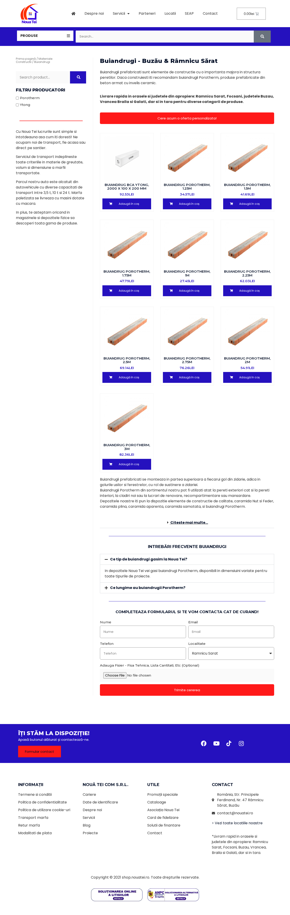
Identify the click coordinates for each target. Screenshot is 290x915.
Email (193, 622)
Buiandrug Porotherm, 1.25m (187, 187)
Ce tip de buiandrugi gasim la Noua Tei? (148, 559)
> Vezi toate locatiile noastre (237, 823)
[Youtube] (216, 743)
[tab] (45, 36)
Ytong (25, 104)
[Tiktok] (228, 743)
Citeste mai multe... (189, 522)
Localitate (196, 643)
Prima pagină (26, 59)
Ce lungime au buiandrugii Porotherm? (147, 587)
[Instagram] (241, 743)
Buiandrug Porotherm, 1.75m (127, 273)
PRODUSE (29, 35)
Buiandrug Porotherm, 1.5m (247, 187)
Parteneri (147, 13)
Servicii (119, 13)
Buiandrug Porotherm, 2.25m (247, 273)
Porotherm (30, 98)
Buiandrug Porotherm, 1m (187, 273)
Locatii (170, 13)
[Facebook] (204, 743)
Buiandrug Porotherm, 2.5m (127, 360)
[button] (187, 118)
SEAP (189, 13)
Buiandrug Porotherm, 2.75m (187, 360)
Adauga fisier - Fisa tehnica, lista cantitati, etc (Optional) (149, 665)
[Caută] (262, 37)
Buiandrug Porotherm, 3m (127, 447)
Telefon (107, 643)
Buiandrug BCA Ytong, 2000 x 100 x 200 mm (127, 187)
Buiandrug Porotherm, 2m (247, 360)
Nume (105, 622)
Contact (210, 13)
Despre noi (94, 13)
